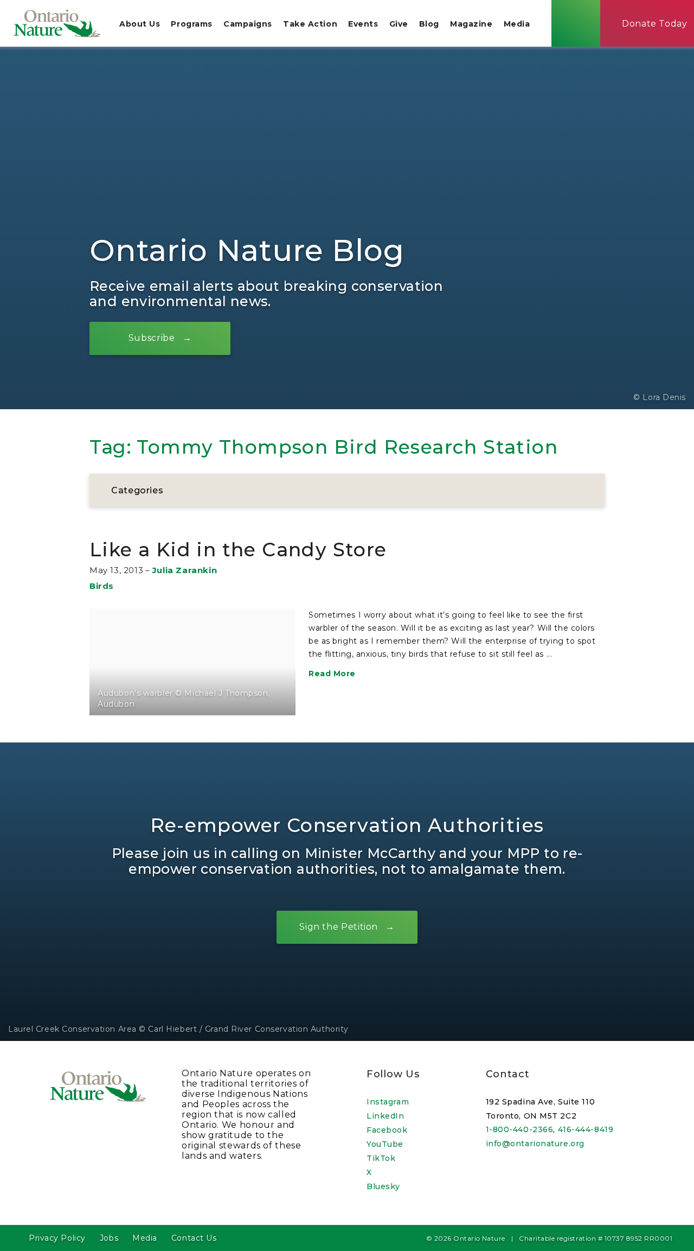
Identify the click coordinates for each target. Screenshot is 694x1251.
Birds (101, 586)
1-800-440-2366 (520, 1129)
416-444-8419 (586, 1129)
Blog (429, 24)
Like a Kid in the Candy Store (238, 549)
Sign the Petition (338, 927)
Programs (191, 24)
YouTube (385, 1144)
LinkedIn (385, 1116)
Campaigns (247, 24)
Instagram (388, 1102)
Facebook (387, 1130)
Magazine (471, 24)
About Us (139, 24)
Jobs (109, 1238)
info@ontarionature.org (535, 1143)
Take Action (310, 24)
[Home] (57, 23)
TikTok (381, 1158)
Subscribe (151, 338)
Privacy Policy (57, 1238)
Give (398, 24)
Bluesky (383, 1186)
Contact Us (194, 1238)
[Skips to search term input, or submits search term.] (575, 23)
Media (517, 24)
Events (363, 24)
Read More (332, 673)
